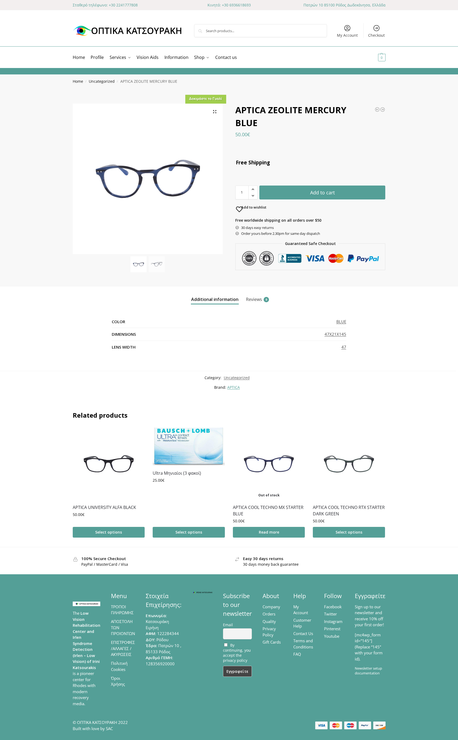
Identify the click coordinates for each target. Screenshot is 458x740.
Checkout (376, 35)
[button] (375, 57)
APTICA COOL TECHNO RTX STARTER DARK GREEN (349, 510)
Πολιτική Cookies (119, 666)
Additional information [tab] (214, 299)
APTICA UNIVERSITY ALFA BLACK (104, 507)
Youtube (331, 636)
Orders (269, 614)
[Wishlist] (137, 436)
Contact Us (303, 633)
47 (343, 347)
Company (271, 606)
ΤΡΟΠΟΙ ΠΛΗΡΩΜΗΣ (122, 610)
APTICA (233, 387)
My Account (347, 35)
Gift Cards (272, 642)
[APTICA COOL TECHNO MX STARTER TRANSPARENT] (382, 109)
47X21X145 (335, 334)
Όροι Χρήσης (118, 681)
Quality (269, 621)
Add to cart (322, 192)
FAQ (297, 654)
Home (78, 81)
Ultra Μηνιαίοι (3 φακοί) (177, 473)
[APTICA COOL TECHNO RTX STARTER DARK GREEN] (349, 464)
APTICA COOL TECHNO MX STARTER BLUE (268, 510)
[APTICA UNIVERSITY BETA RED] (377, 109)
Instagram (333, 621)
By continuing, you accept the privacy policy (237, 653)
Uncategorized (102, 81)
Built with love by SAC (93, 728)
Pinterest (332, 628)
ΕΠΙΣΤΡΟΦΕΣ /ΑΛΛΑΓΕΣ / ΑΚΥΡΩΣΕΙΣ (123, 648)
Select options (108, 532)
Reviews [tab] (256, 299)
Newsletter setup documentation (368, 670)
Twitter (330, 614)
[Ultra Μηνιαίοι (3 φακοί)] (189, 447)
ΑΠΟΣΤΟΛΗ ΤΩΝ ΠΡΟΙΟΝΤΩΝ (123, 627)
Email (228, 624)
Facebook (333, 606)
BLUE (341, 321)
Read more (269, 532)
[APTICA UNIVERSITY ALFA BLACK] (109, 464)
